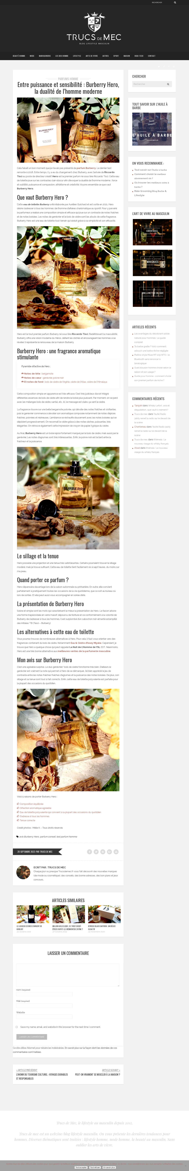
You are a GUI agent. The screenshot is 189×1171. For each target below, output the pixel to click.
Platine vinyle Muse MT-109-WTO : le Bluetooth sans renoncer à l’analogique (152, 359)
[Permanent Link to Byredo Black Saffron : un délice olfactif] (104, 922)
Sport (116, 55)
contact (152, 55)
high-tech (139, 55)
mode (32, 55)
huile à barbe (160, 170)
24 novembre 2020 (96, 932)
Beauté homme (19, 55)
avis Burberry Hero (29, 836)
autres (106, 55)
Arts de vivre (92, 55)
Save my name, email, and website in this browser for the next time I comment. (60, 1027)
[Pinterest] (168, 66)
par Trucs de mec (44, 851)
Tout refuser (95, 1167)
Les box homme (61, 55)
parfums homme (68, 78)
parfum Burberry (86, 168)
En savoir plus (109, 1167)
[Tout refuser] (185, 1165)
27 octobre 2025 (59, 932)
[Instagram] (173, 66)
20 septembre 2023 (26, 851)
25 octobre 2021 (24, 932)
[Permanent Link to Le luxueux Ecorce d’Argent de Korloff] (33, 922)
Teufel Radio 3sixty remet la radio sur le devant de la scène (152, 418)
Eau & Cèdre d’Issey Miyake (86, 643)
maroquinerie (45, 55)
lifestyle (77, 55)
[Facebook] (163, 66)
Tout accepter (81, 1167)
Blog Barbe (158, 191)
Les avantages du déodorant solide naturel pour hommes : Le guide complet (151, 337)
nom (23, 990)
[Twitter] (158, 66)
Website (20, 1012)
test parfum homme (66, 836)
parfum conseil (47, 836)
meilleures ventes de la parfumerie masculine (84, 651)
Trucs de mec (141, 414)
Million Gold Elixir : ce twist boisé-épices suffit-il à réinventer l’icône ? (67, 928)
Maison (127, 55)
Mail (23, 1001)
